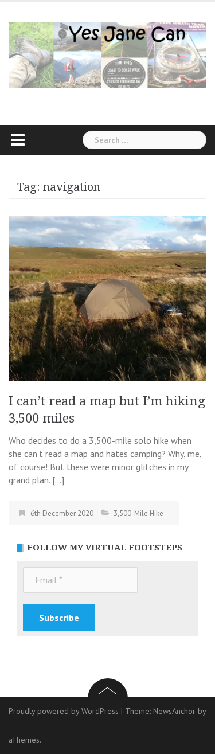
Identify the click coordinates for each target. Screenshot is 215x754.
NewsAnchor (174, 711)
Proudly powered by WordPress (64, 711)
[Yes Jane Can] (107, 54)
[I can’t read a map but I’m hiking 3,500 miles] (107, 297)
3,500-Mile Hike (138, 513)
